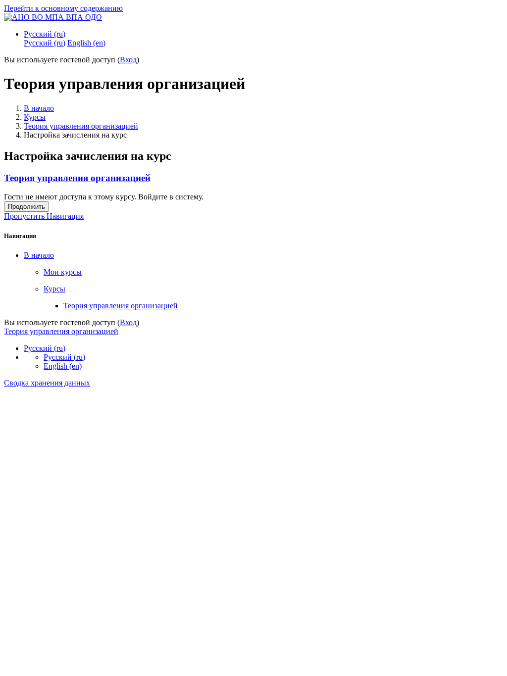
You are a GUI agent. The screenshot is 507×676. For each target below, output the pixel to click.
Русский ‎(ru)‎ (44, 34)
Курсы (35, 117)
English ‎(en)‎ (63, 366)
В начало (39, 108)
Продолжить (26, 206)
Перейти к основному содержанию (63, 8)
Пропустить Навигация (44, 216)
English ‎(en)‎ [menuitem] (86, 43)
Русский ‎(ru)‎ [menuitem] (44, 43)
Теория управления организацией (81, 126)
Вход (128, 59)
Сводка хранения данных (47, 383)
